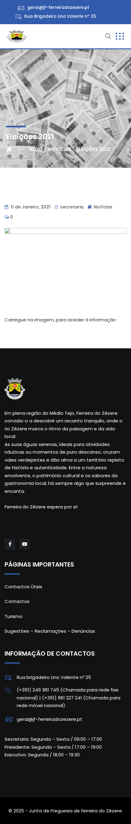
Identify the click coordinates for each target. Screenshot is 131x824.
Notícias (103, 207)
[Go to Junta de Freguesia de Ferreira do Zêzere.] (15, 149)
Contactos (17, 601)
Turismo (14, 616)
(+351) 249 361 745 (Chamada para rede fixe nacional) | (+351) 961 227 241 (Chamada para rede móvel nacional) (68, 698)
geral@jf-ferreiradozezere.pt (49, 719)
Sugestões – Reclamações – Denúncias (50, 631)
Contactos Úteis (23, 586)
